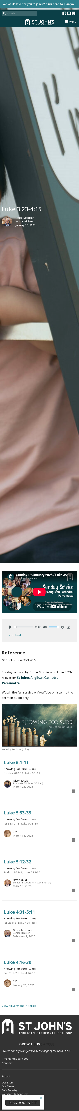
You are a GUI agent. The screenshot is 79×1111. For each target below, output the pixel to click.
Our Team (8, 1086)
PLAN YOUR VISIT (23, 1103)
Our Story (7, 1082)
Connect (7, 1063)
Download (14, 635)
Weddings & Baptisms (15, 1094)
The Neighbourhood (15, 1058)
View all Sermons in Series (19, 1005)
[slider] (24, 627)
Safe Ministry (9, 1090)
